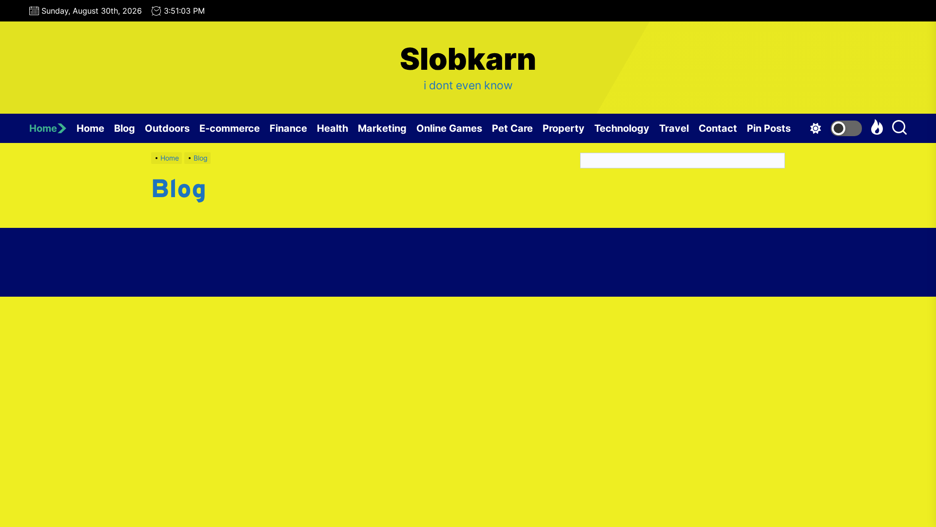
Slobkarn (468, 59)
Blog (124, 128)
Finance (288, 128)
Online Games (449, 128)
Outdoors (167, 128)
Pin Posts (769, 128)
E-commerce (229, 128)
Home (43, 128)
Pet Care (512, 128)
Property (564, 128)
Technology (621, 128)
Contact (718, 128)
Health (332, 128)
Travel (674, 128)
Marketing (382, 128)
